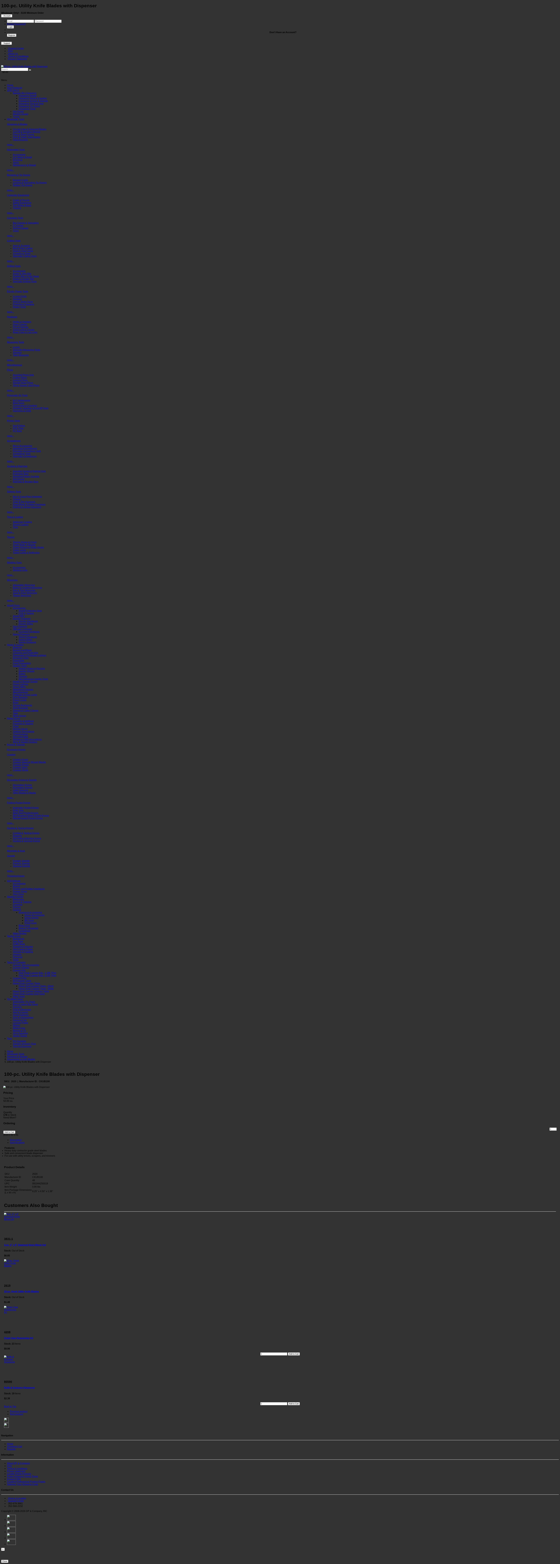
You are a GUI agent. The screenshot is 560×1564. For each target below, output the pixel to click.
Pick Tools (18, 428)
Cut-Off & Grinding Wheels (26, 132)
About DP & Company (18, 1463)
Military (16, 1025)
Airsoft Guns (13, 605)
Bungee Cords (20, 180)
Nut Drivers (18, 479)
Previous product (18, 1411)
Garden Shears (26, 671)
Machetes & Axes (16, 851)
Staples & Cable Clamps (25, 710)
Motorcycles (19, 1028)
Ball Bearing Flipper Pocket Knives (31, 815)
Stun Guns (18, 894)
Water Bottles (20, 933)
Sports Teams (20, 1036)
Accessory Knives (16, 749)
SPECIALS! (13, 90)
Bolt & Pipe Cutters (23, 248)
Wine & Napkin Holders (25, 742)
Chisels (17, 499)
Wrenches (12, 580)
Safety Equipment (22, 203)
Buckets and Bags (22, 650)
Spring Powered (21, 634)
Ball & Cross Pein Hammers (27, 496)
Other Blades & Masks (24, 793)
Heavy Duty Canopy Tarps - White (36, 988)
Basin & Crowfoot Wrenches (27, 587)
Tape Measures (21, 355)
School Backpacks (22, 705)
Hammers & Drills (22, 411)
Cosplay (11, 754)
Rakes (22, 673)
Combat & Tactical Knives (26, 833)
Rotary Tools (19, 307)
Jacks (16, 162)
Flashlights (18, 660)
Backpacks (18, 938)
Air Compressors (21, 400)
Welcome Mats (20, 737)
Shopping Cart (14, 1446)
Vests (16, 959)
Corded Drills (20, 296)
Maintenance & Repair (24, 165)
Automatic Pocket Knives (26, 807)
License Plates (20, 1023)
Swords (11, 856)
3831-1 (8, 1238)
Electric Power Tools (17, 291)
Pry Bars (17, 431)
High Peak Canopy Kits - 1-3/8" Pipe (37, 973)
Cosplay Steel (20, 767)
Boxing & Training (22, 902)
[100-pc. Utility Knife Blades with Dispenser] (24, 66)
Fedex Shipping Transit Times (22, 1476)
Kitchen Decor (20, 729)
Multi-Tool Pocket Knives (25, 813)
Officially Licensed (22, 629)
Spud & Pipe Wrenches (25, 593)
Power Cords (19, 700)
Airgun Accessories (34, 915)
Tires (15, 527)
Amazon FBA (14, 1479)
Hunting (17, 910)
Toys (9, 1038)
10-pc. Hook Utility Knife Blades (21, 1291)
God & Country (20, 1012)
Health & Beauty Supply (25, 681)
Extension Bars (21, 474)
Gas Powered (20, 626)
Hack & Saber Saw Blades (26, 137)
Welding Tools (14, 562)
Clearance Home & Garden (33, 98)
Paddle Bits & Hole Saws (26, 276)
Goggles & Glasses (23, 946)
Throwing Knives (15, 876)
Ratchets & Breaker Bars (25, 481)
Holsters (17, 954)
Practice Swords (21, 863)
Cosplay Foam (20, 759)
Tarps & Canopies (16, 962)
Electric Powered (21, 618)
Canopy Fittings (21, 967)
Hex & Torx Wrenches (24, 590)
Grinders (17, 299)
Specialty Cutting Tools (25, 256)
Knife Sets (18, 810)
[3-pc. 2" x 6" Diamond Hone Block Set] (13, 1219)
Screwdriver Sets (21, 453)
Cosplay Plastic (21, 765)
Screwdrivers (14, 441)
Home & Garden (15, 645)
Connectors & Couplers (25, 405)
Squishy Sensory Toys (24, 1044)
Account (6, 16)
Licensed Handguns (29, 631)
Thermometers (20, 734)
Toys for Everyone (22, 1046)
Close (4, 1561)
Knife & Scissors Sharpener (19, 1387)
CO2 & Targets (26, 613)
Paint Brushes (20, 697)
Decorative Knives (22, 785)
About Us (12, 53)
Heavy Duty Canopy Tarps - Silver (36, 986)
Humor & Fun (20, 1020)
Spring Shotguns (27, 642)
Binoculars (18, 899)
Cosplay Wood (20, 770)
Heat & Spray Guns (23, 301)
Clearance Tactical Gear (31, 103)
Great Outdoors (21, 1015)
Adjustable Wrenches (24, 585)
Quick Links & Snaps (23, 329)
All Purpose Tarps (22, 980)
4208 (7, 1332)
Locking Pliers (20, 380)
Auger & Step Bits (22, 273)
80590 (8, 1381)
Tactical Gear (14, 936)
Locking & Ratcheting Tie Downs (30, 182)
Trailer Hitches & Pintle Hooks (28, 547)
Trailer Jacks (19, 550)
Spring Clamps (20, 228)
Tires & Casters (15, 517)
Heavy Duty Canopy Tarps (26, 983)
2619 (7, 1285)
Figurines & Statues (23, 723)
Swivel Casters (20, 524)
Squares (17, 352)
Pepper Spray (20, 891)
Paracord (17, 957)
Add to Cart (9, 1132)
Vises (16, 231)
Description (16, 1140)
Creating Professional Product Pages (26, 1481)
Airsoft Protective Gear (30, 610)
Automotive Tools (16, 149)
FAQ (10, 51)
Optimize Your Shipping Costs (22, 1484)
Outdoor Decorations (23, 731)
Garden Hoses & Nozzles (32, 668)
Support (6, 43)
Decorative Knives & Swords (22, 780)
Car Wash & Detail (22, 157)
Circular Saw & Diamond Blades (29, 129)
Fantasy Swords (21, 861)
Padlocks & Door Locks (25, 695)
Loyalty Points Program (19, 1474)
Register (11, 35)
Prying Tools (13, 420)
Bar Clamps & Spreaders (26, 223)
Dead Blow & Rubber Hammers (29, 504)
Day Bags (18, 941)
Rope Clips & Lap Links (25, 332)
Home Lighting (20, 684)
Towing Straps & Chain (25, 542)
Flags (16, 726)
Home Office (19, 687)
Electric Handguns (28, 621)
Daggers (17, 835)
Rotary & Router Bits (23, 279)
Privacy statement (16, 1471)
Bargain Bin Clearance (24, 93)
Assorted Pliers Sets (23, 375)
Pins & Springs (20, 327)
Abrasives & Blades (17, 1056)
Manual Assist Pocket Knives (28, 818)
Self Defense (13, 881)
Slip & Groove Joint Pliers (26, 385)
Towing (10, 537)
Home (10, 85)
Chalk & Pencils (21, 200)
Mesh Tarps (19, 996)
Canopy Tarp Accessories (26, 965)
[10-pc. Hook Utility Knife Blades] (12, 1266)
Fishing (17, 907)
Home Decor (13, 718)
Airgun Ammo (31, 917)
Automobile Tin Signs (24, 1001)
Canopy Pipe (19, 978)
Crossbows (24, 931)
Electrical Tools (21, 658)
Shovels (23, 676)
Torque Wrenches (22, 595)
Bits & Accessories (22, 446)
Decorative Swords (23, 787)
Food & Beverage (22, 1009)
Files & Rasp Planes (23, 134)
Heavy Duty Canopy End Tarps (29, 994)
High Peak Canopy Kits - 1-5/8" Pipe (37, 975)
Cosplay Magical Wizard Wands (29, 762)
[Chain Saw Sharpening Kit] (11, 1312)
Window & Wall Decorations (27, 739)
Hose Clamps (20, 324)
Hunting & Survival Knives (26, 841)
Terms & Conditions (17, 56)
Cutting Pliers (20, 377)
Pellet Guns (30, 923)
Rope (16, 702)
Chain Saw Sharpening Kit (18, 1338)
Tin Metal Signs (15, 999)
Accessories (19, 154)
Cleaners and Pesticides (25, 652)
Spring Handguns (28, 637)
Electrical (17, 160)
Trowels (17, 208)
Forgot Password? (16, 24)
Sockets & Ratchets (17, 466)
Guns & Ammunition (23, 1017)
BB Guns (29, 920)
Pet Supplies (19, 1041)
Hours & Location (16, 1498)
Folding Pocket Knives (18, 802)
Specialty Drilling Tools (25, 281)
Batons (16, 886)
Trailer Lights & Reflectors (26, 552)
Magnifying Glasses (23, 689)
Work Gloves (19, 716)
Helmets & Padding (23, 952)
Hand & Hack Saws (23, 251)
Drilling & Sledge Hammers (27, 507)
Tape (15, 713)
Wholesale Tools (15, 1054)
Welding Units (20, 570)
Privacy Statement (17, 59)
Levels (16, 347)
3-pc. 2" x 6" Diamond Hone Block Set (25, 1245)
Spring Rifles (25, 639)
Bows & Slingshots (28, 928)
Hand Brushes (20, 139)
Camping (17, 904)
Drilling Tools (14, 266)
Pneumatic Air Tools (17, 395)
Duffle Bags (19, 944)
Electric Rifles (26, 624)
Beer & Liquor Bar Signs (25, 1004)
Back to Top (10, 1406)
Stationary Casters (22, 522)
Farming (17, 1007)
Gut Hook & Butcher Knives (27, 838)
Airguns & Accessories (30, 912)
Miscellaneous (14, 365)
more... (10, 144)
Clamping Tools (15, 218)
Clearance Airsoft (27, 95)
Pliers (10, 370)
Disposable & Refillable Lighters (29, 655)
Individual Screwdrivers (25, 448)
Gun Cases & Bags (23, 949)
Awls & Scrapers (21, 245)
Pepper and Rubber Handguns (29, 889)
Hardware (12, 317)
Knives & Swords (16, 744)
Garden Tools (20, 666)
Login (10, 27)
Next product (16, 1414)
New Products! (14, 88)
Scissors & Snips (21, 253)
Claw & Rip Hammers (24, 502)
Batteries (17, 647)
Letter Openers (20, 790)
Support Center (15, 48)
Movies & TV (19, 1030)
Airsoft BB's (19, 616)
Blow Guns (18, 403)
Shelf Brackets (20, 708)
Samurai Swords (21, 866)
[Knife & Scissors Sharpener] (10, 1362)
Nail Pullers (19, 425)
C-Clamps (18, 225)
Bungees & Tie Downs (18, 175)
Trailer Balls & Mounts (24, 545)
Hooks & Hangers (22, 322)
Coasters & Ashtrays (23, 721)
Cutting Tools (14, 240)
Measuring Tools (15, 342)
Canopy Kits (19, 970)
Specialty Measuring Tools (26, 350)
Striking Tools (14, 491)
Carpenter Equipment (18, 195)
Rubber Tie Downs (22, 185)
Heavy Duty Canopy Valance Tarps (31, 991)
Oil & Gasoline (20, 1033)
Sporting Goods (15, 896)
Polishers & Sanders (23, 304)
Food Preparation (22, 663)
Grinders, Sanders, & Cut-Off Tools (30, 408)
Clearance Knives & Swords (33, 101)
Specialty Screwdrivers (25, 456)
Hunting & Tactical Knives (20, 828)
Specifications (17, 1142)
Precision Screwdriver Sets (27, 451)
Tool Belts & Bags (22, 205)
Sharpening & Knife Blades (21, 1059)
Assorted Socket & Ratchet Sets (29, 471)
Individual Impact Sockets (26, 476)
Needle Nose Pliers (23, 383)
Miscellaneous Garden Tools (33, 679)
